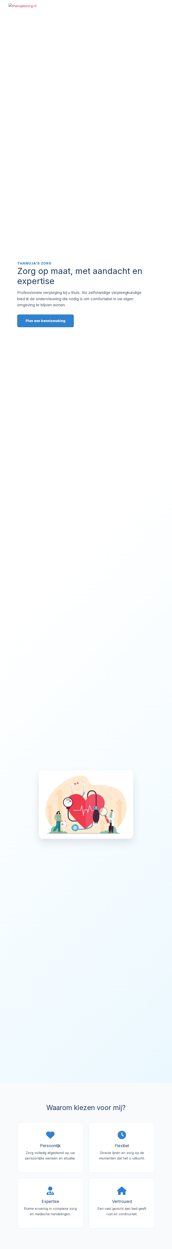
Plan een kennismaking (45, 321)
